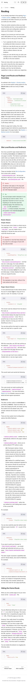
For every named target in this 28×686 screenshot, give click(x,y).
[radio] (22, 2)
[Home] (1, 7)
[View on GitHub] (18, 2)
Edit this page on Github (15, 677)
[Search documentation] (15, 2)
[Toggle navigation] (2, 2)
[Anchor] (10, 11)
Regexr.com (4, 393)
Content (6, 7)
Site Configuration (20, 171)
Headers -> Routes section (18, 82)
